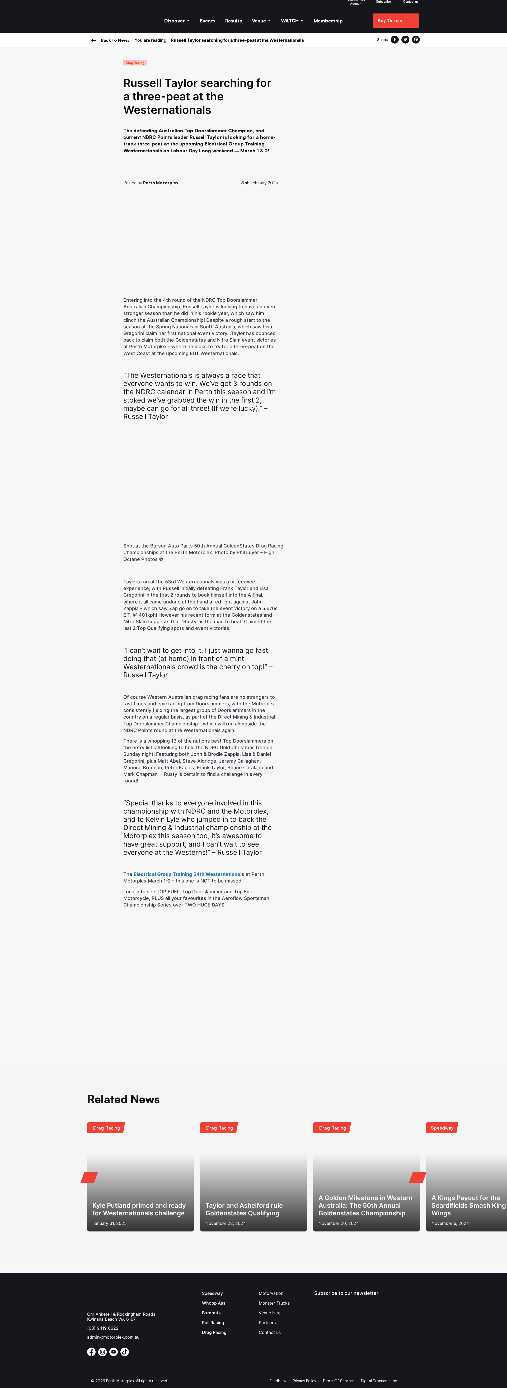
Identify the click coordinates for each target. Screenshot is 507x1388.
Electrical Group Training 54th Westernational (188, 874)
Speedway (212, 1293)
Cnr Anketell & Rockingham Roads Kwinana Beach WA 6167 (121, 1316)
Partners (267, 1322)
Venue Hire (269, 1312)
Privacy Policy (304, 1381)
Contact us (270, 1332)
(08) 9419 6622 (103, 1328)
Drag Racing (214, 1332)
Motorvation (271, 1293)
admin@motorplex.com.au (113, 1337)
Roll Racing (213, 1322)
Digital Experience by (379, 1381)
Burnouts (211, 1312)
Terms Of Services (338, 1381)
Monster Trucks (274, 1303)
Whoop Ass (214, 1303)
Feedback (278, 1381)
